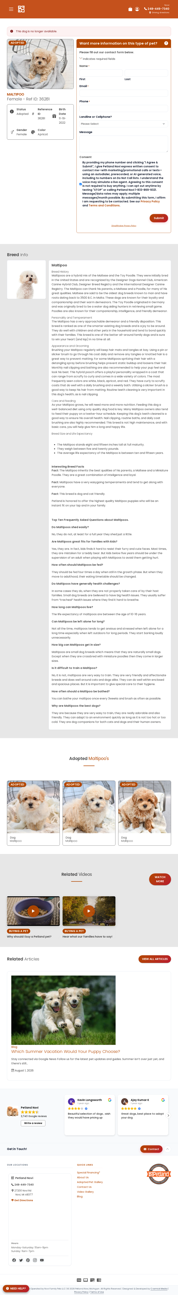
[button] (64, 1115)
